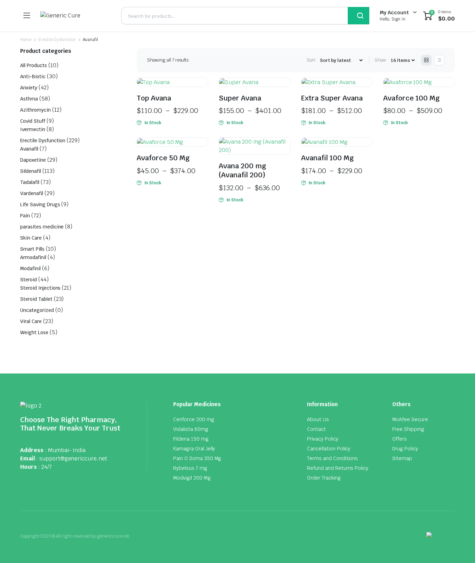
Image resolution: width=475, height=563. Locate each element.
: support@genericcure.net (71, 458)
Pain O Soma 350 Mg (197, 458)
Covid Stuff (32, 121)
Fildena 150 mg (191, 439)
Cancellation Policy (328, 448)
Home (25, 39)
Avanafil (29, 149)
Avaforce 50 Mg (163, 157)
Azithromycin (35, 110)
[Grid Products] (426, 60)
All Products (33, 65)
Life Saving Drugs (40, 204)
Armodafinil (33, 257)
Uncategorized (37, 310)
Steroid (28, 279)
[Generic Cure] (75, 15)
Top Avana (154, 98)
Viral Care (31, 321)
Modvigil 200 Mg (192, 478)
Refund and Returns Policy (337, 468)
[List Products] (439, 60)
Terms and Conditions (332, 458)
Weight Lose (34, 332)
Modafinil (30, 268)
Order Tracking (324, 478)
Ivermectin (32, 129)
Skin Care (31, 238)
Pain (25, 215)
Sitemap (402, 458)
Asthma (29, 99)
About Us (318, 419)
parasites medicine (42, 227)
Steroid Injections (40, 288)
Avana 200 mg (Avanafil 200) (242, 170)
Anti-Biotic (33, 76)
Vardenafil (31, 193)
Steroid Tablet (36, 299)
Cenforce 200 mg (193, 419)
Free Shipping (408, 429)
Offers (399, 439)
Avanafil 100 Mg (327, 157)
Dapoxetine (33, 160)
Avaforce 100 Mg (411, 98)
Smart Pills (32, 249)
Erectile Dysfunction (57, 39)
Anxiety (28, 88)
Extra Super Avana (332, 98)
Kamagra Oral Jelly (194, 448)
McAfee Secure (410, 419)
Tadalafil (29, 182)
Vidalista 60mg (190, 429)
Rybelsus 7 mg (190, 468)
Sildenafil (30, 171)
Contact (316, 429)
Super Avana (240, 98)
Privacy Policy (322, 439)
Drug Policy (405, 448)
